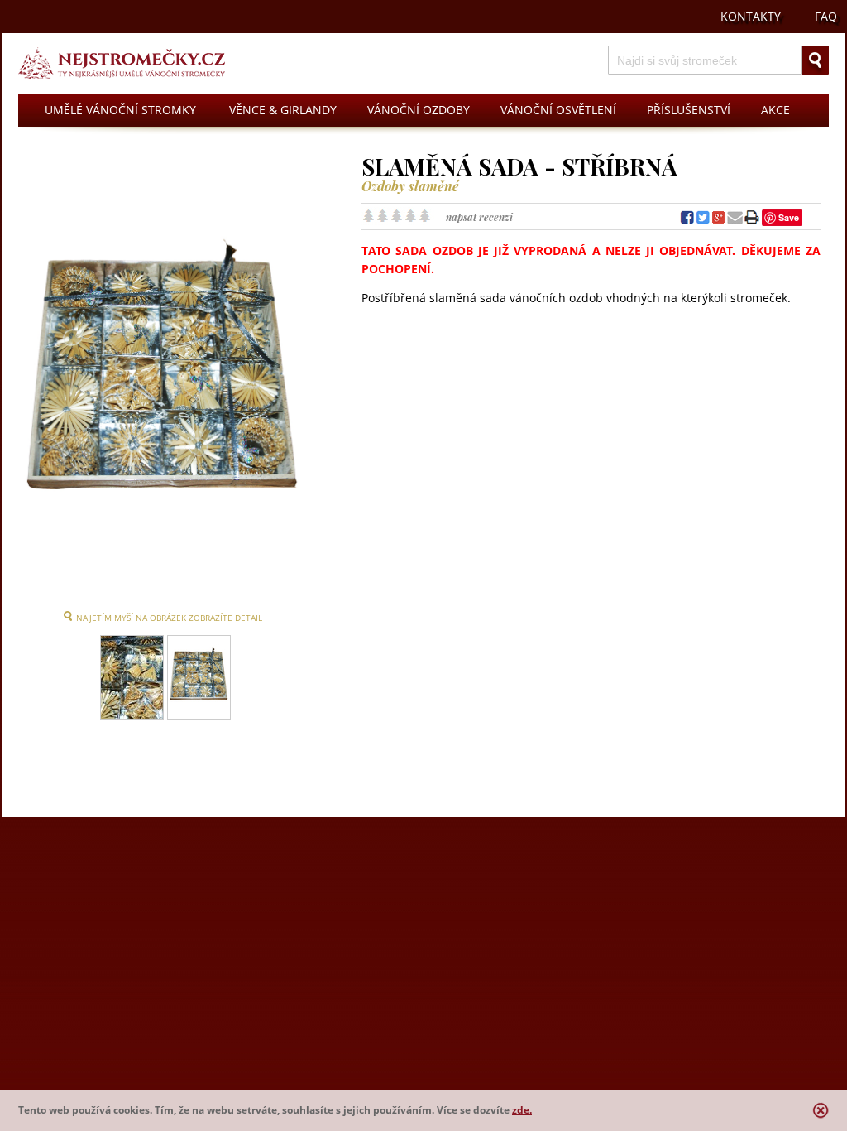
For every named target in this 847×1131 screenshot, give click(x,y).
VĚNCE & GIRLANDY (283, 110)
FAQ (826, 16)
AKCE (775, 110)
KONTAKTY (750, 16)
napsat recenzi (479, 217)
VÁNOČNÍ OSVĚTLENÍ (558, 110)
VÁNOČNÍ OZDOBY (418, 110)
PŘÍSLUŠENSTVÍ (688, 110)
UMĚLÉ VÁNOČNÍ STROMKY (120, 110)
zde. (522, 1110)
